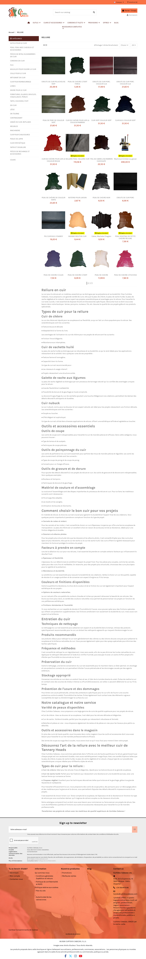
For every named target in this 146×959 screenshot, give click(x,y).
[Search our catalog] (94, 12)
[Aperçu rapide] (56, 80)
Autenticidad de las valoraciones (43, 898)
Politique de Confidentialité (47, 861)
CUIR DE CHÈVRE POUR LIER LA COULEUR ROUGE (53, 160)
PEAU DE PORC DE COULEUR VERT (53, 121)
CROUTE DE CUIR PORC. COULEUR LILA (101, 83)
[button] (54, 22)
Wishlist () (133, 2)
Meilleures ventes (69, 876)
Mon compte (15, 876)
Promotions (67, 873)
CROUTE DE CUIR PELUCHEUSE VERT (53, 83)
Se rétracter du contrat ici (73, 934)
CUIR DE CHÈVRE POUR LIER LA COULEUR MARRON (77, 121)
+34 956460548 (122, 888)
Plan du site (40, 891)
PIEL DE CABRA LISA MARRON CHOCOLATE (101, 160)
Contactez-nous (16, 879)
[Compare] (52, 80)
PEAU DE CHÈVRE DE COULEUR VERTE (53, 198)
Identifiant (14, 873)
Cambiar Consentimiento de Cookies (23, 930)
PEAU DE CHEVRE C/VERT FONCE (77, 83)
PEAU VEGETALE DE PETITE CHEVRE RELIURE (125, 237)
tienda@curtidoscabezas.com (38, 859)
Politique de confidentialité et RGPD (47, 883)
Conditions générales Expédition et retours (44, 877)
